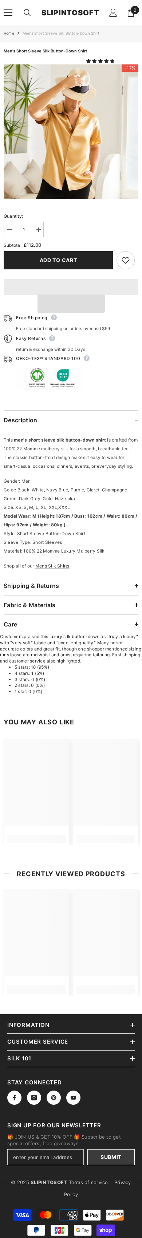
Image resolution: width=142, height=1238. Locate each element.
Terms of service (88, 1182)
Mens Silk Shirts (52, 566)
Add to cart (58, 260)
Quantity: (13, 216)
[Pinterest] (54, 1098)
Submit (111, 1157)
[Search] (27, 12)
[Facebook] (14, 1098)
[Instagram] (34, 1098)
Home (9, 33)
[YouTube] (73, 1098)
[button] (101, 61)
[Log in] (113, 13)
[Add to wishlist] (126, 260)
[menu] (8, 12)
